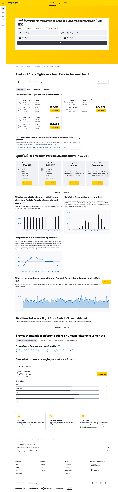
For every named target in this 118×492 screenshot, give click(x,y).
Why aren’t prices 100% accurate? (27, 451)
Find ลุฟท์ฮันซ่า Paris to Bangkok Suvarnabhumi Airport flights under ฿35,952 (40, 147)
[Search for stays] (3, 12)
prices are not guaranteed (53, 439)
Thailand (22, 66)
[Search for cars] (3, 16)
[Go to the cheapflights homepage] (13, 3)
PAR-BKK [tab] (58, 192)
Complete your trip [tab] (45, 340)
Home (16, 66)
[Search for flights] (3, 8)
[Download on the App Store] (95, 469)
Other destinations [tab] (72, 340)
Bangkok (29, 66)
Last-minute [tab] (36, 89)
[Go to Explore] (3, 20)
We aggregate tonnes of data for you (28, 447)
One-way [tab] (47, 89)
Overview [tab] (20, 366)
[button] (3, 3)
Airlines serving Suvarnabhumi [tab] (27, 340)
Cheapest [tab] (20, 89)
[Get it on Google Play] (95, 465)
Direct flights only (54, 28)
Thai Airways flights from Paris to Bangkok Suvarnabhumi (28, 351)
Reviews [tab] (28, 366)
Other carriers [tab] (59, 340)
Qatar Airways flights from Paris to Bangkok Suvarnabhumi (60, 351)
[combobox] (21, 28)
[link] (27, 183)
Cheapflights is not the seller (26, 444)
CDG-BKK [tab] (66, 192)
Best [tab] (28, 89)
